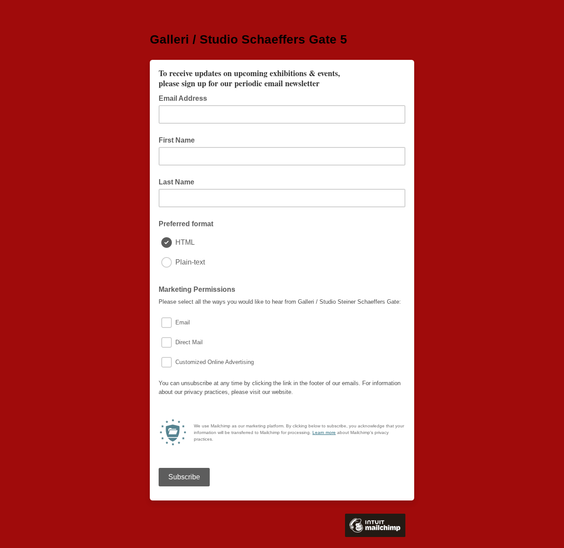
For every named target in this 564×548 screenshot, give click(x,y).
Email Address (185, 98)
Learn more (324, 432)
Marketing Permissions (197, 289)
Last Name (176, 182)
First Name (177, 140)
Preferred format (186, 224)
